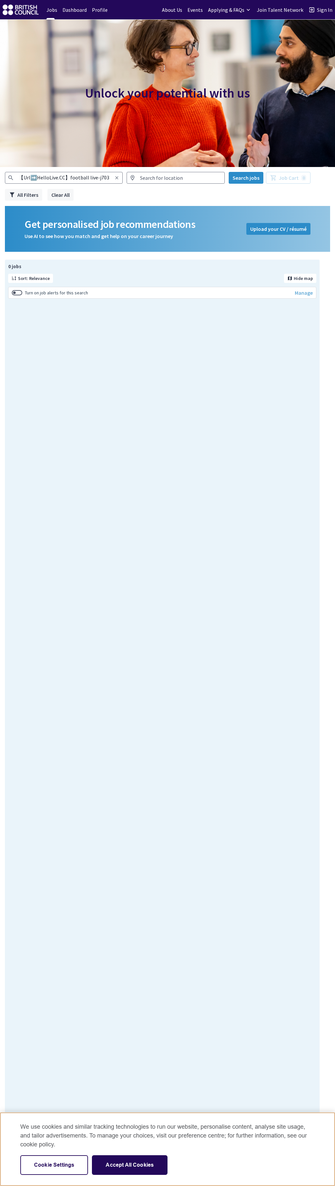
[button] (229, 9)
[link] (21, 9)
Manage (304, 292)
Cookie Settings (54, 1165)
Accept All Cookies (130, 1165)
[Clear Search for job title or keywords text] (116, 177)
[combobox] (64, 178)
